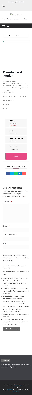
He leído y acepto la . (14, 267)
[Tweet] (12, 173)
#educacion (6, 104)
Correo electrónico (9, 235)
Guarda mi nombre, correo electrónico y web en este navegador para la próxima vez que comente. (16, 257)
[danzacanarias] (3, 26)
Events (10, 35)
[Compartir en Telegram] (20, 173)
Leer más (12, 141)
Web (4, 243)
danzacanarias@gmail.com (9, 367)
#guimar (5, 108)
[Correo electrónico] (24, 173)
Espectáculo (15, 149)
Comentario (7, 202)
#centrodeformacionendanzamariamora (14, 96)
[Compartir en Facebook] (8, 173)
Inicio (6, 35)
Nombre (6, 226)
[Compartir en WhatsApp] (16, 173)
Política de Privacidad (10, 324)
